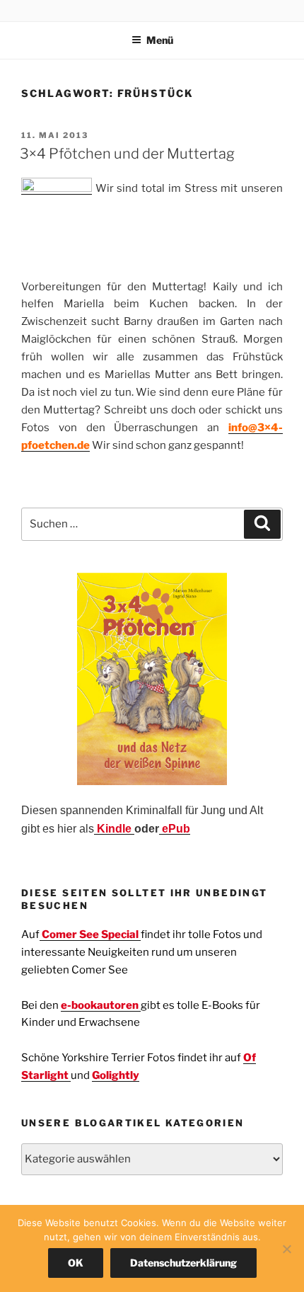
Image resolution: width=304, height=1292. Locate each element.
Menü (159, 40)
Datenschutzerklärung (183, 1263)
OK (75, 1263)
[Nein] (286, 1249)
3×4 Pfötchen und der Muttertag (127, 153)
